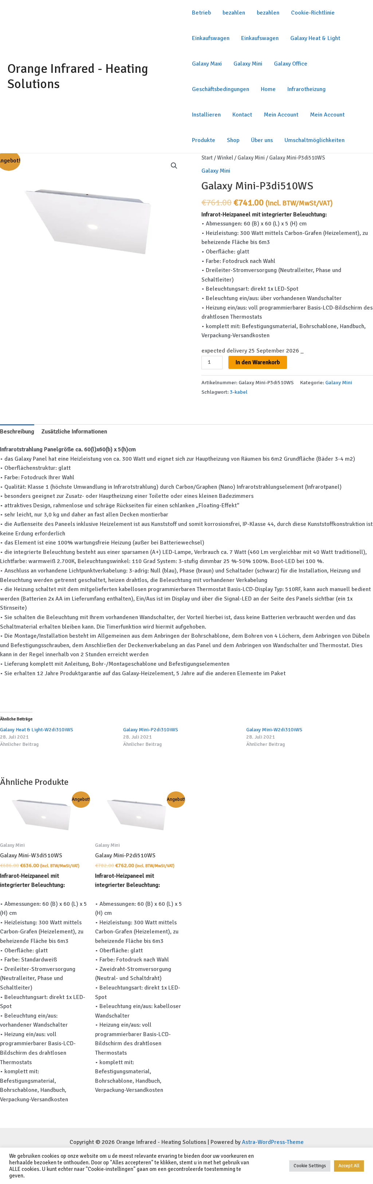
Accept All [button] (349, 1166)
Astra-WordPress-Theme (273, 1142)
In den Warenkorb (258, 362)
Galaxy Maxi (207, 63)
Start (207, 157)
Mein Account (281, 114)
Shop (233, 140)
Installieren (206, 114)
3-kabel (238, 392)
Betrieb (201, 12)
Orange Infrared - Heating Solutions (77, 76)
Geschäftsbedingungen (220, 89)
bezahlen (234, 12)
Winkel (225, 157)
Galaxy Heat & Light (315, 38)
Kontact (242, 114)
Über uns (262, 140)
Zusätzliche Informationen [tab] (74, 431)
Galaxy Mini (247, 63)
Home (268, 89)
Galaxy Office (290, 63)
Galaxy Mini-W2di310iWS (274, 730)
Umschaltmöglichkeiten (314, 140)
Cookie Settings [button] (310, 1166)
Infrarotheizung (306, 89)
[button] (174, 165)
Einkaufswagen (210, 38)
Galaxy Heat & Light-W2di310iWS (36, 730)
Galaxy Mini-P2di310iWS (150, 730)
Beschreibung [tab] (17, 431)
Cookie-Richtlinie (313, 12)
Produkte (203, 140)
